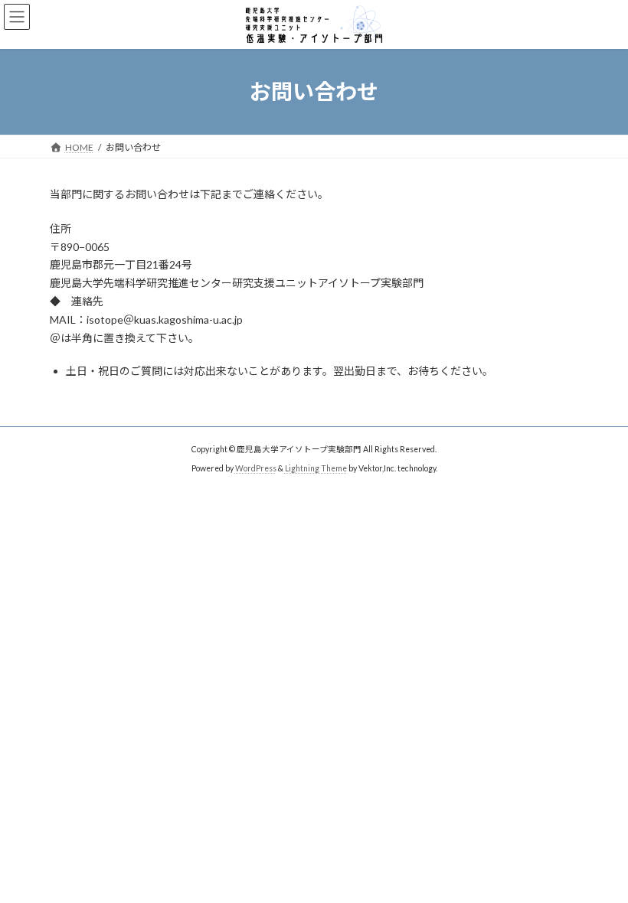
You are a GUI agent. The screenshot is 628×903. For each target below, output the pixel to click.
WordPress (255, 468)
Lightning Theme (316, 468)
